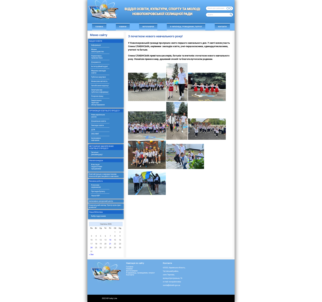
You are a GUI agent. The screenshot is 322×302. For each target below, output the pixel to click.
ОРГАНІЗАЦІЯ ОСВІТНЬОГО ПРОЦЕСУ (104, 111)
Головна (99, 27)
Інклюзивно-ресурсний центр (101, 201)
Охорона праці (97, 96)
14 (110, 240)
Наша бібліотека (96, 212)
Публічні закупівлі (98, 77)
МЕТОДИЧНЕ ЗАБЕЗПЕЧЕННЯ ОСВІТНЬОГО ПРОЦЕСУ (101, 147)
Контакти (222, 27)
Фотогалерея (148, 27)
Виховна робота (96, 181)
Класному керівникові (96, 186)
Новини (122, 27)
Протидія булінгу (98, 191)
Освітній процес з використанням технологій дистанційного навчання (103, 175)
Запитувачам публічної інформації (99, 91)
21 (110, 244)
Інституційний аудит (99, 66)
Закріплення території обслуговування (98, 102)
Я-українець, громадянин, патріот (186, 27)
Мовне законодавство (97, 50)
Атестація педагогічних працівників (96, 167)
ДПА (93, 130)
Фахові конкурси (96, 161)
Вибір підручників (98, 216)
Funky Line (112, 298)
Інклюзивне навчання (96, 139)
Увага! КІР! (95, 196)
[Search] (230, 14)
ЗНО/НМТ (95, 134)
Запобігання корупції (100, 86)
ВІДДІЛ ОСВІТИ (95, 41)
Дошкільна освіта (98, 121)
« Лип (91, 254)
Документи (96, 62)
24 (91, 248)
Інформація (96, 45)
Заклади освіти (97, 125)
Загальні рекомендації (97, 153)
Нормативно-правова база (97, 57)
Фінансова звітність (99, 81)
